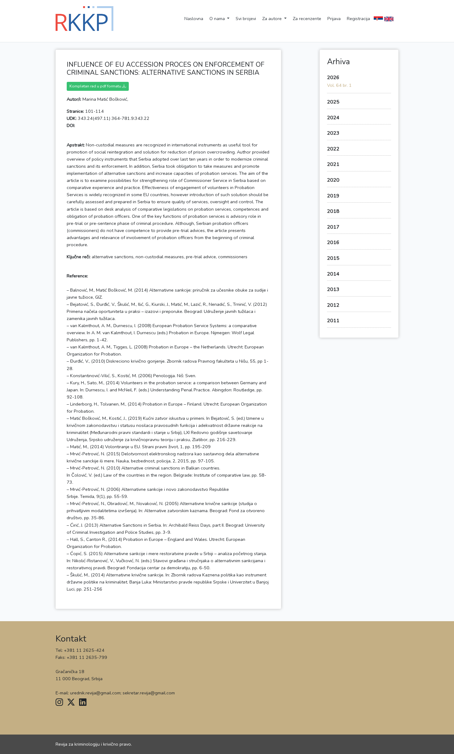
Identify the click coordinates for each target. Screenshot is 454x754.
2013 (333, 289)
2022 (333, 148)
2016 (333, 242)
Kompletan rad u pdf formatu (95, 86)
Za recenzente (307, 18)
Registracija (358, 18)
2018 (333, 211)
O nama (217, 18)
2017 (333, 227)
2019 (333, 195)
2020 (333, 180)
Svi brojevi (246, 18)
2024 (333, 117)
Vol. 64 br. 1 (339, 85)
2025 (333, 102)
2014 (333, 274)
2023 (333, 133)
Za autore (272, 18)
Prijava (334, 18)
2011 (333, 320)
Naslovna (193, 18)
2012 (333, 305)
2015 (333, 258)
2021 (333, 164)
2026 (333, 77)
